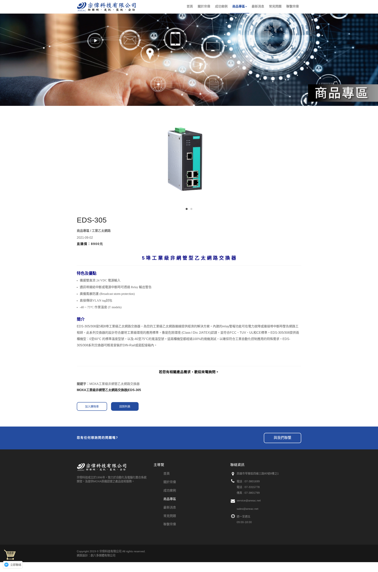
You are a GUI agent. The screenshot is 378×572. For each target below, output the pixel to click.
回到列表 (124, 406)
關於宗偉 (169, 482)
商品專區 (169, 499)
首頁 (166, 473)
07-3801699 (252, 481)
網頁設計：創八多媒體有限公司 (96, 555)
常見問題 (169, 516)
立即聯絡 (15, 564)
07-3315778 (252, 487)
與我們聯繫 (282, 438)
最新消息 (169, 507)
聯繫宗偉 (169, 524)
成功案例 (169, 490)
